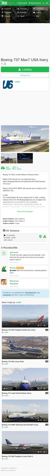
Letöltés (26, 69)
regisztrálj (7, 295)
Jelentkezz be (30, 292)
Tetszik (19, 169)
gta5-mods (14, 252)
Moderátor (20, 268)
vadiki (17, 81)
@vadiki (13, 270)
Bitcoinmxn (14, 281)
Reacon (13, 268)
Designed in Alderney (9, 468)
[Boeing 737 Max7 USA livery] (25, 138)
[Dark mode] (43, 3)
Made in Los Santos (8, 470)
